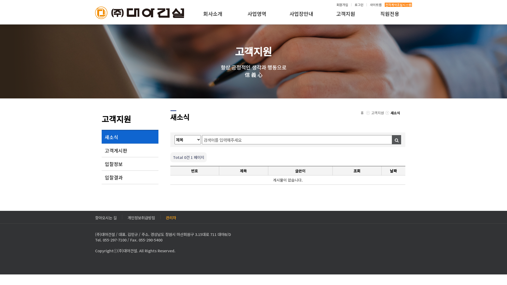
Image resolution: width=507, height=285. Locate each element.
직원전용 (389, 13)
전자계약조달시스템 (398, 5)
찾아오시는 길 (106, 217)
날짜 (393, 170)
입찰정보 (114, 163)
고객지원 (345, 13)
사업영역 (256, 13)
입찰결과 (114, 177)
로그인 (359, 4)
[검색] (396, 139)
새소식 (111, 137)
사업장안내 (301, 13)
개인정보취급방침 (141, 217)
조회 (357, 170)
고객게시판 (116, 150)
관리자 (171, 217)
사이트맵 (376, 4)
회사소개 (212, 13)
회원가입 (342, 4)
